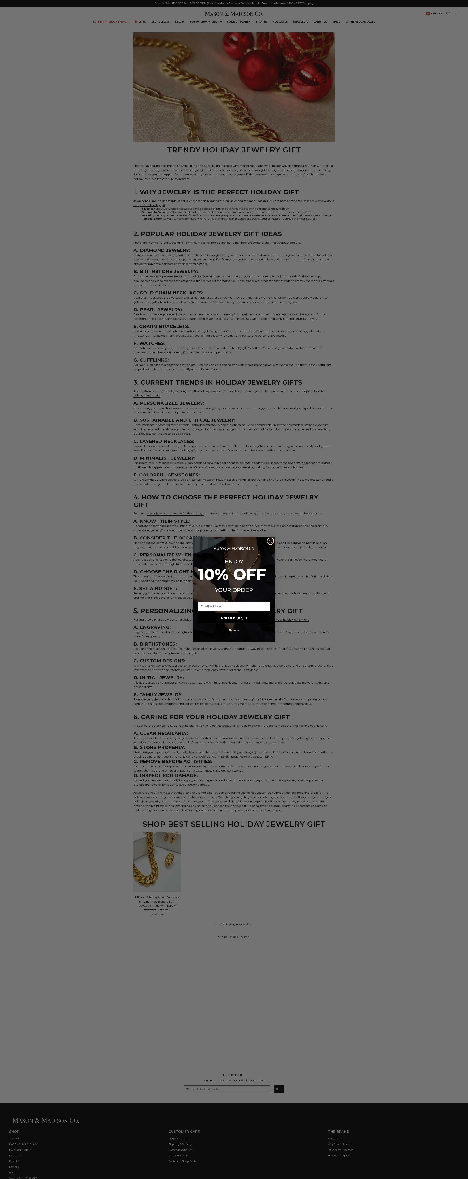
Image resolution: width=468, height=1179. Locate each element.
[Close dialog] (270, 541)
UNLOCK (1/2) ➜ (234, 618)
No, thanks (234, 630)
